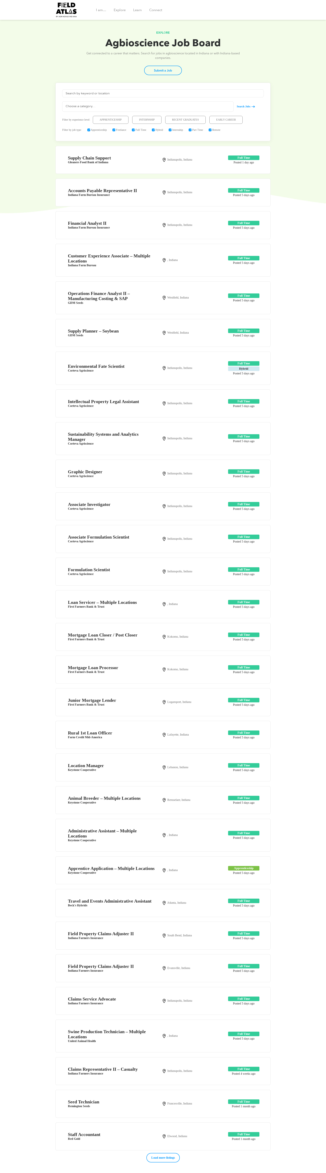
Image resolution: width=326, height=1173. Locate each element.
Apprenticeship (98, 130)
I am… (101, 10)
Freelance (120, 130)
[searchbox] (148, 106)
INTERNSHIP (147, 119)
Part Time (197, 130)
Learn (137, 10)
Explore (120, 10)
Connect (155, 10)
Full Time (140, 130)
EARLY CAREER (226, 119)
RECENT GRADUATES (185, 119)
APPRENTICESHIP (111, 119)
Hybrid (159, 130)
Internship (177, 130)
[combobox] (148, 106)
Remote (215, 130)
